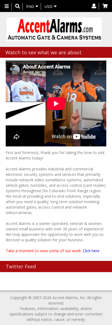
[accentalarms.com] (54, 29)
